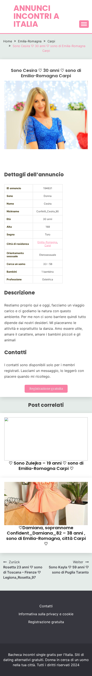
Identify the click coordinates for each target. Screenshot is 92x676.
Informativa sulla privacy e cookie (46, 614)
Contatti (46, 606)
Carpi (48, 245)
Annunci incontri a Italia (36, 16)
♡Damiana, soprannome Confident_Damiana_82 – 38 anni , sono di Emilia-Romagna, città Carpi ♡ (46, 536)
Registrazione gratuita (46, 389)
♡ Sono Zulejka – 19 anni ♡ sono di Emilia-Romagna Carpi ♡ (46, 465)
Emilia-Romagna (47, 242)
